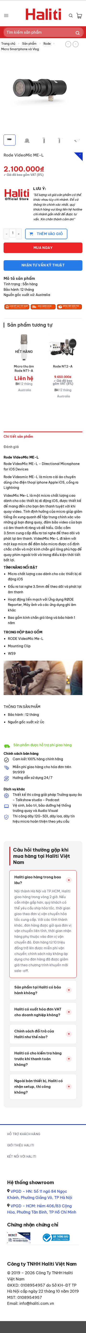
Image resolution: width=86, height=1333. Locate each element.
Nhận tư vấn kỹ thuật (43, 265)
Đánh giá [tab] (11, 447)
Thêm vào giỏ (50, 234)
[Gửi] (78, 33)
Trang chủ (8, 43)
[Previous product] (76, 44)
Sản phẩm (29, 43)
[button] (6, 15)
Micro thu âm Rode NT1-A (24, 368)
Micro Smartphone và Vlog (20, 49)
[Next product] (68, 44)
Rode (47, 43)
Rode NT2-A (63, 366)
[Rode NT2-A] (62, 347)
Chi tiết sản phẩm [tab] (18, 436)
